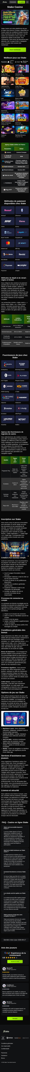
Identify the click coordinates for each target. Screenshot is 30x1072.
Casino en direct (12, 61)
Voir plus (15, 1018)
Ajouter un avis (15, 961)
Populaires (4, 61)
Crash (18, 61)
